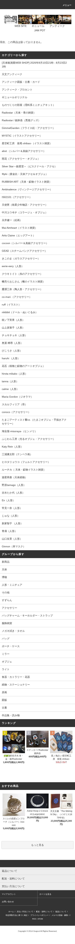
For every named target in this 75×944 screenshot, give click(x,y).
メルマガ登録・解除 (60, 915)
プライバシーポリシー (39, 915)
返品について (60, 912)
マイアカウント (9, 894)
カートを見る (45, 894)
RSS (34, 919)
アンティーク (57, 25)
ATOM (40, 919)
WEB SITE (21, 25)
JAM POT (39, 30)
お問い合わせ (8, 901)
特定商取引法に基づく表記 (16, 915)
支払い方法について (25, 912)
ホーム (11, 912)
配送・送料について (44, 912)
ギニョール (38, 25)
